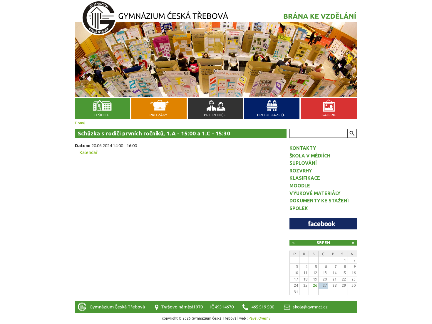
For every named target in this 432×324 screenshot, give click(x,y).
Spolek (298, 208)
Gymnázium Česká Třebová (216, 19)
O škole (101, 115)
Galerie (329, 115)
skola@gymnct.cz (310, 306)
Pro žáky (158, 115)
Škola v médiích (309, 155)
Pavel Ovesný (259, 318)
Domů (80, 123)
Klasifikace (304, 178)
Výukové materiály (314, 193)
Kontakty (302, 148)
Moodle (299, 185)
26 (315, 285)
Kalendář (88, 152)
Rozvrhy (300, 170)
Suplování (303, 163)
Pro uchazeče (271, 115)
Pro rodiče (215, 115)
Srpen (323, 242)
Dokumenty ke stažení (319, 200)
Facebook (323, 223)
